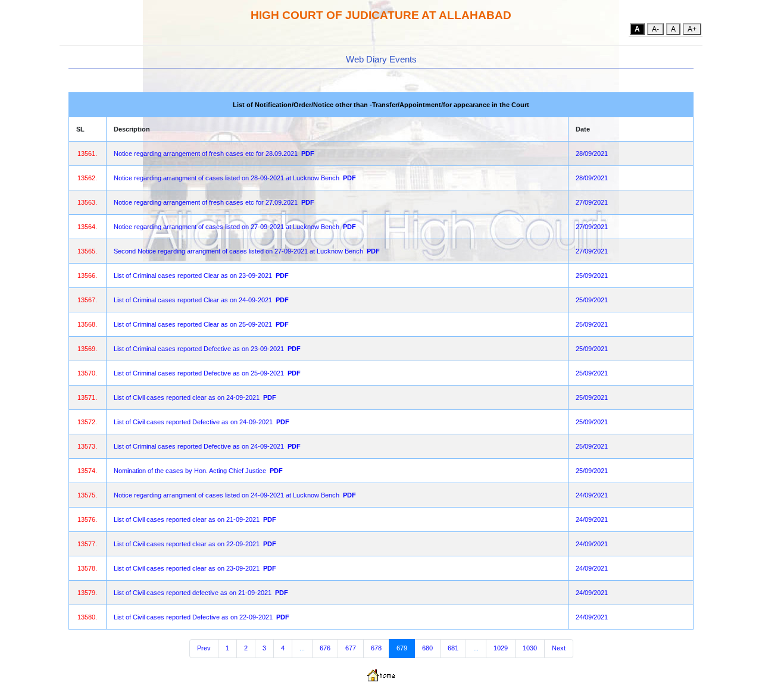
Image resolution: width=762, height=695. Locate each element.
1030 (530, 648)
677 (350, 648)
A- (655, 29)
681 (453, 648)
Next (559, 648)
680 (427, 648)
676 (325, 648)
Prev (204, 648)
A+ (692, 29)
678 (376, 648)
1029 (501, 648)
